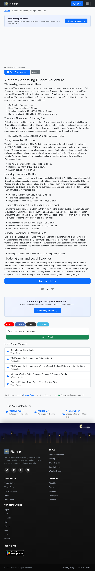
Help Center (9, 499)
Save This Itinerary (18, 72)
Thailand (7, 517)
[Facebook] (20, 470)
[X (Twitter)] (13, 470)
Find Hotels (49, 281)
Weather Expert (55, 471)
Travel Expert (54, 462)
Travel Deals (9, 487)
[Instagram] (6, 470)
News (6, 495)
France (7, 526)
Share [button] (21, 324)
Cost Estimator (55, 467)
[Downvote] (52, 289)
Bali (5, 522)
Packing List (54, 458)
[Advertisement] (47, 47)
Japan (6, 509)
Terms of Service (84, 567)
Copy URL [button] (43, 324)
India (6, 534)
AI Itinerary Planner (56, 454)
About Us (52, 483)
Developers (53, 495)
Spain (6, 530)
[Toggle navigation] (87, 3)
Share (36, 72)
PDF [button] (10, 324)
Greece (7, 538)
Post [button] (32, 324)
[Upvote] (42, 289)
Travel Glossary (10, 491)
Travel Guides (9, 483)
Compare (52, 499)
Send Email (47, 337)
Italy (6, 513)
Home (7, 10)
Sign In (78, 3)
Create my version (75, 21)
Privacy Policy (68, 567)
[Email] (27, 470)
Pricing (51, 487)
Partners (52, 491)
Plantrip (13, 3)
